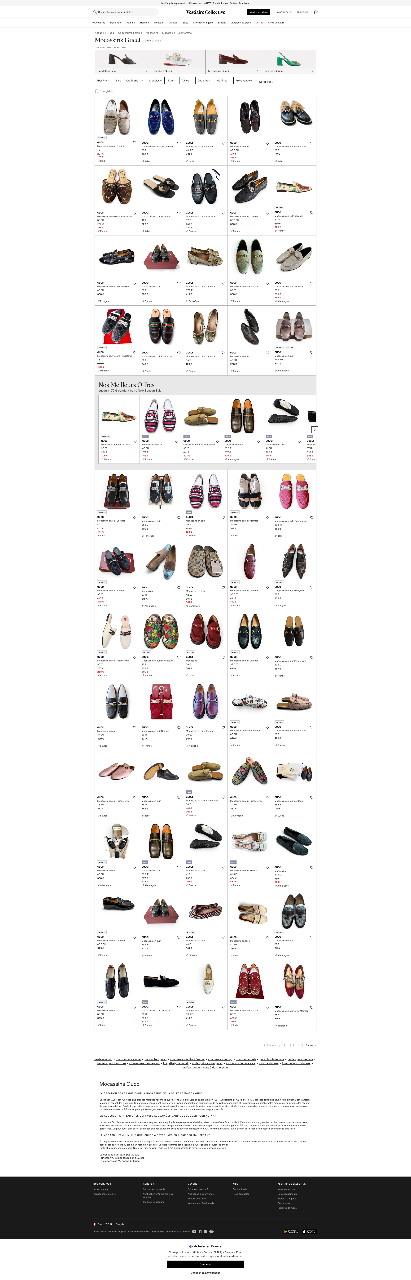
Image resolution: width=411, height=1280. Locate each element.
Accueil (99, 33)
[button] (316, 12)
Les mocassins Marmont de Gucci (120, 1161)
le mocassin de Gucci (122, 1141)
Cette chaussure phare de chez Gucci (119, 1148)
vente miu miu (103, 1059)
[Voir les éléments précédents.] (96, 429)
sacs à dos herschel (215, 1068)
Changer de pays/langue (205, 1273)
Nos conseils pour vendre (201, 1194)
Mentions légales (117, 1231)
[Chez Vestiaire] (287, 22)
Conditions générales (138, 1231)
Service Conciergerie (104, 1194)
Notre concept (101, 1189)
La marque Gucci (109, 1122)
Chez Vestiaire (276, 22)
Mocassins (152, 33)
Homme (144, 22)
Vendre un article (259, 12)
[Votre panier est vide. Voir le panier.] (316, 12)
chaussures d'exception (144, 1063)
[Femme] (137, 22)
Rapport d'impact (287, 1198)
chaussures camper (128, 1059)
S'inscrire (302, 12)
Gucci (110, 33)
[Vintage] (180, 22)
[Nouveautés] (107, 22)
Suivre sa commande (154, 1189)
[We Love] (166, 22)
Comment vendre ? (198, 1189)
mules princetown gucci (207, 1063)
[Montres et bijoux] (215, 22)
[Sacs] (190, 22)
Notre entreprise (286, 1189)
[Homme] (151, 22)
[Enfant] (228, 22)
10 (302, 1045)
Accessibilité (99, 1231)
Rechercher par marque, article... (115, 12)
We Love (159, 22)
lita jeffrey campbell (175, 1063)
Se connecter (283, 12)
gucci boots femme (272, 1059)
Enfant (222, 22)
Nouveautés (98, 22)
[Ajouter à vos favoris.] (134, 143)
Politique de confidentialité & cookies (171, 1231)
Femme (131, 22)
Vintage (173, 22)
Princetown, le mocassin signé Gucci (122, 1158)
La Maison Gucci (108, 1100)
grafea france (191, 1068)
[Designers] (124, 22)
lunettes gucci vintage (296, 1063)
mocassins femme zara (240, 1063)
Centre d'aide (240, 1189)
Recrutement (284, 1203)
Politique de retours (153, 1202)
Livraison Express (241, 22)
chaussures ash (246, 1059)
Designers (116, 22)
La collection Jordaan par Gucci (119, 1154)
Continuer (205, 1264)
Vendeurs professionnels (201, 1203)
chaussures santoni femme (187, 1059)
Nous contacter (241, 1194)
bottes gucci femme (300, 1059)
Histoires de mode (287, 1208)
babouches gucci (156, 1059)
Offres (259, 22)
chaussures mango (220, 1059)
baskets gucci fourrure (111, 1063)
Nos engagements (287, 1194)
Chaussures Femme (130, 33)
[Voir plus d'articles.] (314, 429)
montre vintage (268, 1063)
